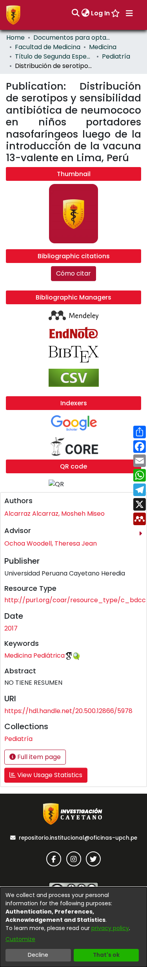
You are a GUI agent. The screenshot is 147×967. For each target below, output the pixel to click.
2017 (11, 628)
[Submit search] (75, 13)
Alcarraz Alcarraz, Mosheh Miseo (54, 513)
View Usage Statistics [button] (49, 774)
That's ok (106, 955)
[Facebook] (53, 858)
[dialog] (73, 927)
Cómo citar (73, 273)
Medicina (102, 46)
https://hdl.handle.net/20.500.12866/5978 (68, 710)
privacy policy (110, 928)
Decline (38, 955)
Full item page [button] (38, 756)
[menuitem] (85, 13)
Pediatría (116, 56)
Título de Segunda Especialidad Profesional (54, 56)
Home (15, 37)
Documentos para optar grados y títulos (72, 37)
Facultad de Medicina (47, 46)
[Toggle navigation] (129, 13)
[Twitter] (93, 858)
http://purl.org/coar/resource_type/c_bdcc (75, 600)
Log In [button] (101, 13)
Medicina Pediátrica (34, 655)
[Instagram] (73, 858)
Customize (20, 939)
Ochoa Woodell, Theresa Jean (50, 543)
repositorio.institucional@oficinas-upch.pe (78, 838)
